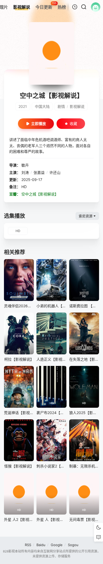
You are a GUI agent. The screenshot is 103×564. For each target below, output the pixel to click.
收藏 (73, 123)
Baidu (40, 545)
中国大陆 (42, 106)
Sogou (73, 545)
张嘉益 (39, 172)
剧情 (61, 106)
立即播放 (38, 123)
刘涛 (25, 172)
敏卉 (25, 165)
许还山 (54, 172)
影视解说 (77, 106)
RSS (28, 545)
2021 (22, 106)
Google (57, 545)
